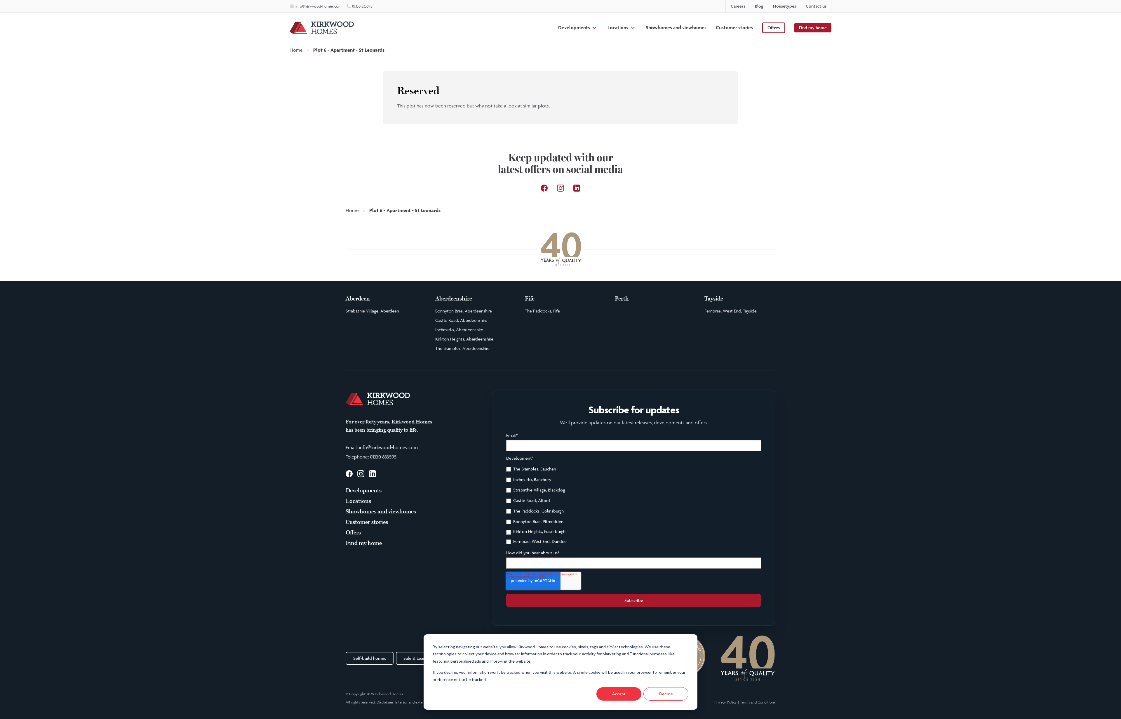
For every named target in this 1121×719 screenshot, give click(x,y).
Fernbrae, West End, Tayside (730, 311)
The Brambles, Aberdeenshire (462, 348)
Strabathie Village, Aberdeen (372, 311)
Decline (666, 693)
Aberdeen (358, 298)
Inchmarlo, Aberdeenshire (459, 329)
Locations (618, 27)
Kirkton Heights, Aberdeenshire (464, 339)
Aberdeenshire (453, 298)
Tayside (713, 298)
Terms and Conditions (757, 702)
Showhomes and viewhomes (676, 27)
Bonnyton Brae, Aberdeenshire (463, 311)
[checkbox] (633, 506)
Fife (530, 298)
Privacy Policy (725, 702)
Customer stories (734, 27)
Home (296, 50)
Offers (773, 27)
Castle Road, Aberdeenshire (461, 320)
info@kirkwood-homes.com (388, 447)
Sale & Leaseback (419, 658)
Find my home (813, 27)
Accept (619, 693)
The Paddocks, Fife (542, 311)
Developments (574, 27)
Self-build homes (369, 658)
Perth (622, 298)
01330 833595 (383, 457)
